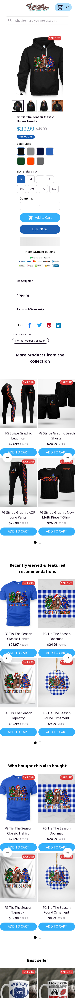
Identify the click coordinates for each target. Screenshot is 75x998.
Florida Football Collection (30, 340)
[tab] (35, 542)
